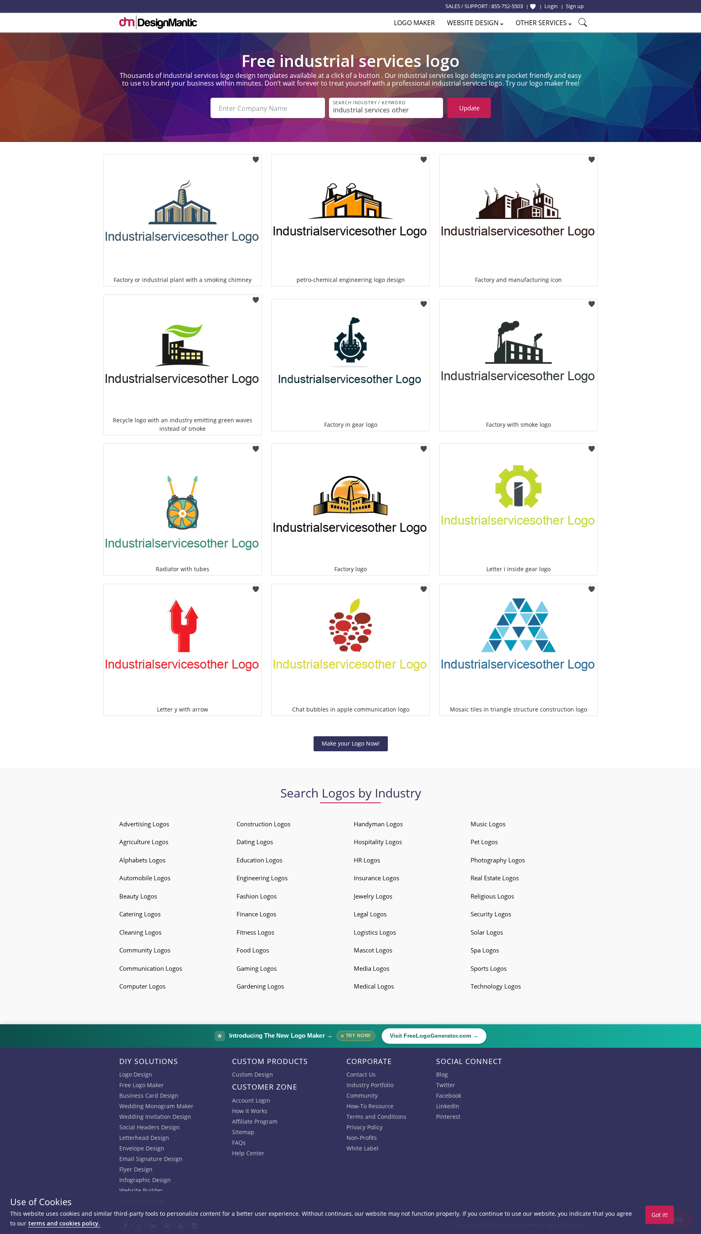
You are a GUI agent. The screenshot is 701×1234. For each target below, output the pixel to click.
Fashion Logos (257, 896)
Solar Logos (487, 932)
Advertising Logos (144, 824)
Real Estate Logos (495, 878)
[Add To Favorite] (256, 157)
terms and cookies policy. (64, 1223)
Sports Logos (489, 968)
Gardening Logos (260, 986)
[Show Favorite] (532, 6)
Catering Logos (140, 914)
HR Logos (367, 860)
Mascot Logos (373, 950)
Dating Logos (255, 842)
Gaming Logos (257, 968)
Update (469, 108)
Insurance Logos (376, 878)
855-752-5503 (507, 6)
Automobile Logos (144, 878)
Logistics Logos (375, 932)
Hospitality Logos (378, 842)
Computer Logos (142, 986)
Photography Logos (498, 860)
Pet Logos (484, 842)
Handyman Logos (378, 824)
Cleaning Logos (140, 932)
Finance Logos (256, 914)
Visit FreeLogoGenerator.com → (434, 1036)
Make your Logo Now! (351, 743)
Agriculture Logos (143, 842)
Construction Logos (263, 824)
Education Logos (259, 860)
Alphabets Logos (142, 860)
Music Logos (488, 824)
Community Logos (144, 950)
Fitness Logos (255, 932)
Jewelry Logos (373, 896)
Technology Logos (496, 986)
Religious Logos (492, 896)
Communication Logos (150, 968)
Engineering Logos (262, 878)
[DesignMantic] (158, 22)
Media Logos (371, 968)
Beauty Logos (138, 896)
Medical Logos (374, 986)
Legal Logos (370, 914)
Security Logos (491, 914)
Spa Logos (485, 950)
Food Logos (253, 950)
